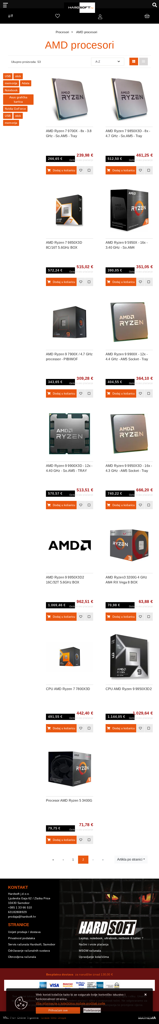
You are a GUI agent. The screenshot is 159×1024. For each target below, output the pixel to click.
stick (18, 76)
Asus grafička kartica (18, 99)
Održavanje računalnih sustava (29, 950)
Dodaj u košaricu (64, 170)
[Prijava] (100, 17)
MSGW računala (90, 950)
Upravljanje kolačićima (94, 956)
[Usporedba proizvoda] (89, 170)
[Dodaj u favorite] (90, 90)
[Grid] (133, 61)
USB (8, 76)
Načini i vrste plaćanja (93, 944)
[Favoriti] (81, 170)
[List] (143, 61)
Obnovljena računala (22, 956)
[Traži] (153, 5)
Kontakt (84, 932)
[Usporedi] (90, 79)
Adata (26, 83)
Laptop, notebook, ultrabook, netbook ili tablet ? (111, 938)
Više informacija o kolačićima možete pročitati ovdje (70, 1003)
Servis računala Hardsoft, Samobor (31, 944)
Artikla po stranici (129, 859)
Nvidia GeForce (15, 108)
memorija (11, 83)
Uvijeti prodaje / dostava (24, 932)
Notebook (11, 90)
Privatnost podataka (21, 938)
